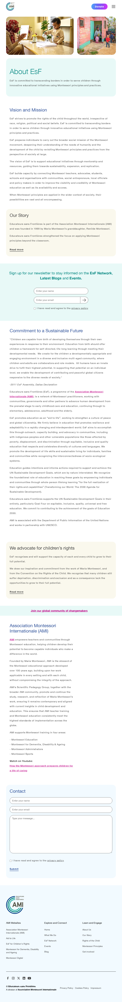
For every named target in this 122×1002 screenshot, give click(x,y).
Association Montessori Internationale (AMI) (17, 931)
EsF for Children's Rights (17, 944)
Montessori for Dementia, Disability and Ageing (22, 951)
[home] (10, 6)
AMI (12, 639)
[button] (113, 6)
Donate (99, 6)
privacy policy (79, 308)
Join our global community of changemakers (59, 610)
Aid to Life (10, 938)
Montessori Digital (14, 958)
